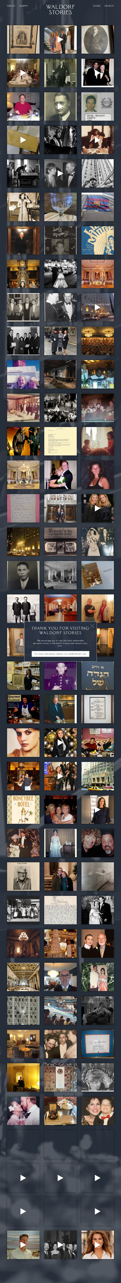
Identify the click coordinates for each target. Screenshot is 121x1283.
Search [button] (109, 6)
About (11, 6)
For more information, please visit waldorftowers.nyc (60, 654)
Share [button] (97, 6)
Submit (23, 6)
